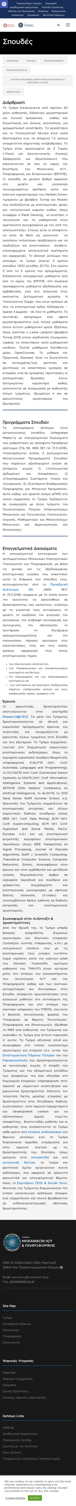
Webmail (9, 1372)
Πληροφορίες (12, 1336)
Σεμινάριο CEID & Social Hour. (42, 1183)
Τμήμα (7, 1317)
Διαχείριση (33, 15)
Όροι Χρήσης (12, 1452)
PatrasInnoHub (14, 1060)
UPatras (8, 1427)
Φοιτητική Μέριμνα (53, 15)
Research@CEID (15, 716)
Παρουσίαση (12, 61)
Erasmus (43, 11)
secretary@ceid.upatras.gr (30, 1277)
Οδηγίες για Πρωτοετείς (21, 11)
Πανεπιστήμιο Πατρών (29, 3)
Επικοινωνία (58, 11)
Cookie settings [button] (15, 1497)
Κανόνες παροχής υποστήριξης (24, 1397)
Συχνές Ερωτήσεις (16, 1391)
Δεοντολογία (13, 92)
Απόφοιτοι (18, 15)
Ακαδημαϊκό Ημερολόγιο (24, 7)
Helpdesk (9, 1385)
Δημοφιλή (51, 3)
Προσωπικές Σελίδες (17, 1440)
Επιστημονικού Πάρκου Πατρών (29, 1055)
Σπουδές (31, 61)
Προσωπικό (11, 1330)
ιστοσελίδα (40, 1157)
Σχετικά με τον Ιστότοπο (20, 1446)
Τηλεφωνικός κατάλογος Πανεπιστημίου (31, 1458)
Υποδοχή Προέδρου (54, 61)
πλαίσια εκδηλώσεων (45, 1132)
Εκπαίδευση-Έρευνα (17, 1323)
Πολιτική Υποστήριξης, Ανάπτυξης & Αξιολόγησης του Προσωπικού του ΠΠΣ (38, 81)
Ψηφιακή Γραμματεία (18, 1378)
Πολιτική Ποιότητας (52, 7)
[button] (4, 4)
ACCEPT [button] (35, 1498)
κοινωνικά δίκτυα (19, 1162)
